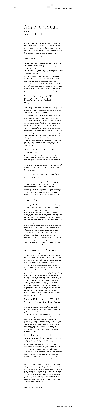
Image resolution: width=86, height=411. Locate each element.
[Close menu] (52, 5)
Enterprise (56, 8)
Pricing (63, 8)
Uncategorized (38, 387)
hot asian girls (29, 132)
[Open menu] (48, 7)
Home (60, 8)
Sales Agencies (68, 8)
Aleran (15, 7)
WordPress (69, 406)
